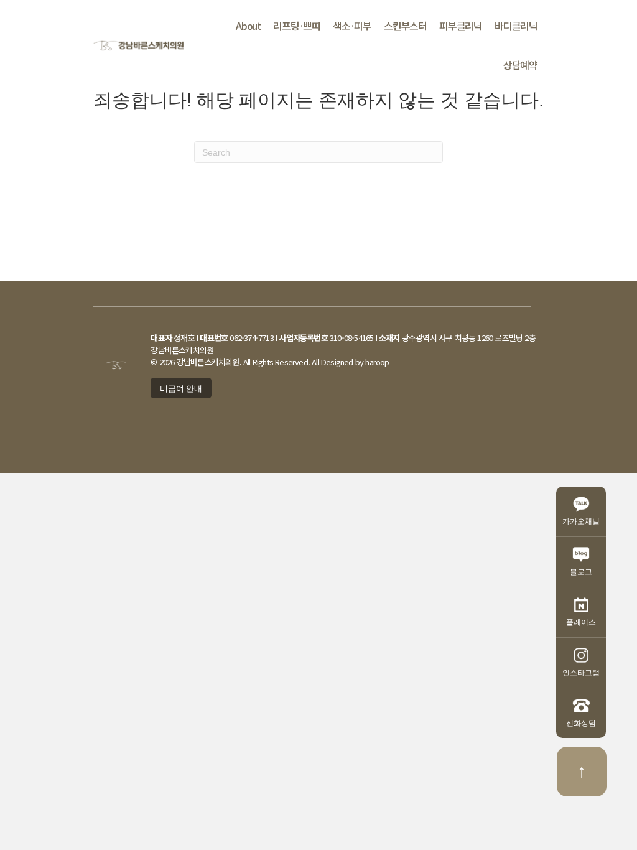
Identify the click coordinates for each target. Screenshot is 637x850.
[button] (181, 388)
